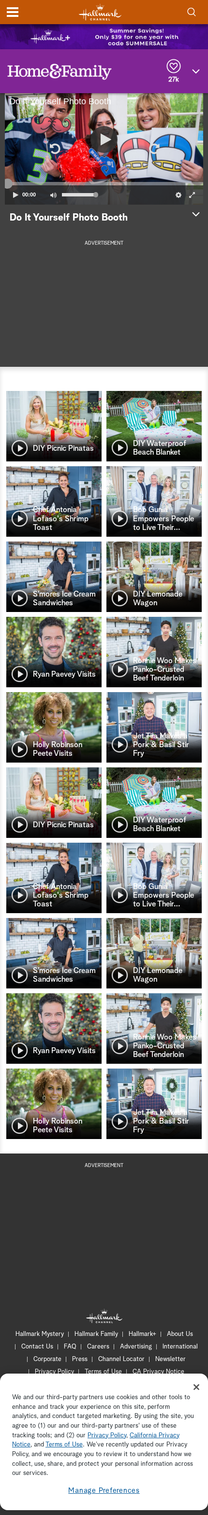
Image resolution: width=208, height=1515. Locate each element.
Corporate (47, 1359)
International (180, 1347)
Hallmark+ (142, 1334)
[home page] (100, 12)
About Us (180, 1334)
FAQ (70, 1347)
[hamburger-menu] (12, 12)
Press (80, 1359)
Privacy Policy (54, 1372)
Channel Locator (121, 1359)
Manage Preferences (104, 1490)
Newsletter (170, 1359)
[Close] (196, 1387)
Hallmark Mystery (39, 1334)
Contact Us (37, 1347)
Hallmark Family (96, 1334)
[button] (54, 149)
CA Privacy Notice (158, 1372)
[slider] (104, 183)
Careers (98, 1347)
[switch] (53, 195)
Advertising (136, 1347)
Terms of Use (103, 1372)
